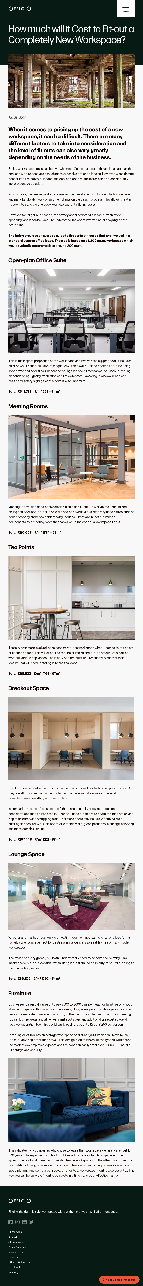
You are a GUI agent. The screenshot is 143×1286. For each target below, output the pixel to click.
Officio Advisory (19, 1262)
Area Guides (17, 1247)
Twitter (31, 1222)
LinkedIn (24, 1222)
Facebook (10, 1222)
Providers (15, 1232)
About (12, 1237)
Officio (19, 9)
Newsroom (16, 1252)
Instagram (17, 1222)
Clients (13, 1257)
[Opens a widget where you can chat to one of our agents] (119, 1280)
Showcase (15, 1242)
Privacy (13, 1272)
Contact (14, 1267)
